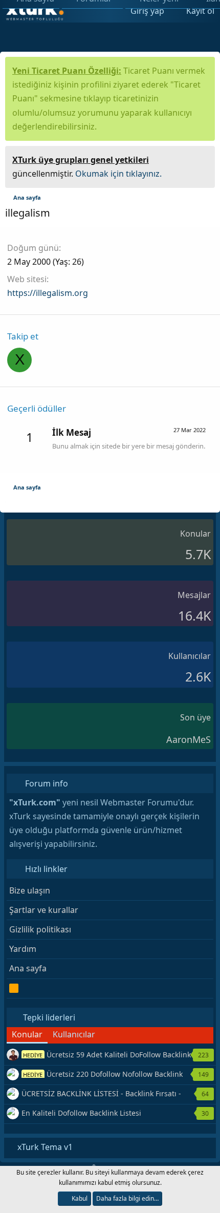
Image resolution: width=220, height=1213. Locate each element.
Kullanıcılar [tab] (74, 1034)
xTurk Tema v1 (44, 1147)
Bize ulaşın (29, 890)
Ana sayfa (28, 968)
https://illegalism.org (47, 293)
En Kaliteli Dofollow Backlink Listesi (81, 1113)
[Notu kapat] (204, 158)
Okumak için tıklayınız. (118, 173)
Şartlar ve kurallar (43, 910)
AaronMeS (188, 739)
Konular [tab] (27, 1034)
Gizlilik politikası (40, 929)
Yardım (22, 948)
